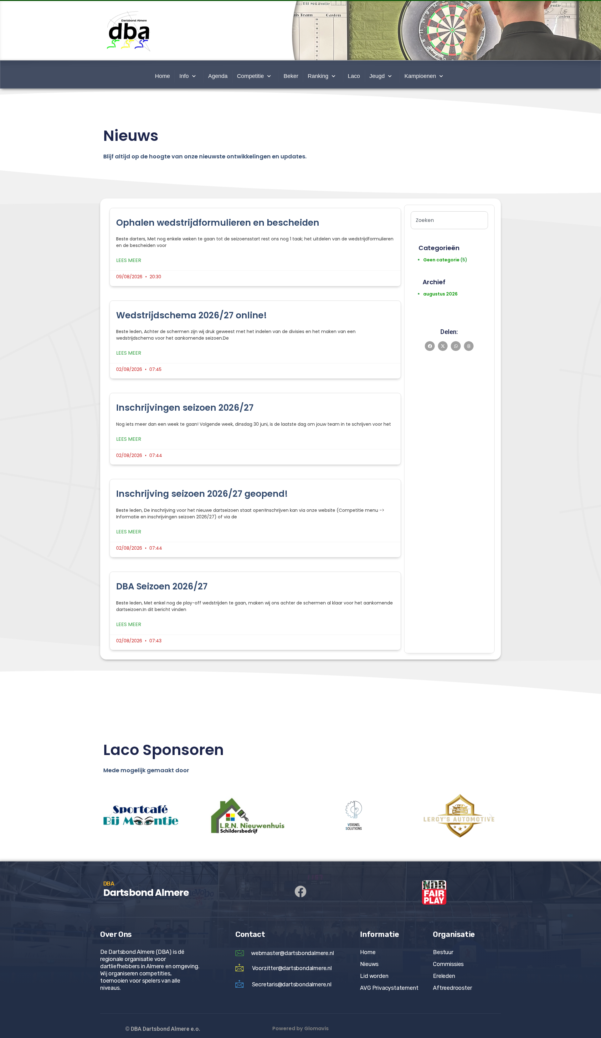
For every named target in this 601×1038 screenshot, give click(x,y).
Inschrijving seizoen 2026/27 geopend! (202, 494)
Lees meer (128, 260)
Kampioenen (420, 76)
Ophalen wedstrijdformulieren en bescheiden (217, 223)
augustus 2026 (440, 294)
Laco (354, 76)
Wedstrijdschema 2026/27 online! (191, 315)
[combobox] (449, 220)
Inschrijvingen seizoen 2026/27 (185, 408)
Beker (291, 76)
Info (184, 76)
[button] (430, 346)
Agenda (218, 76)
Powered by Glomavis (300, 1028)
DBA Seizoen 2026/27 (162, 586)
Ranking (318, 76)
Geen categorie (441, 260)
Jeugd (377, 76)
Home (162, 76)
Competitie (250, 76)
